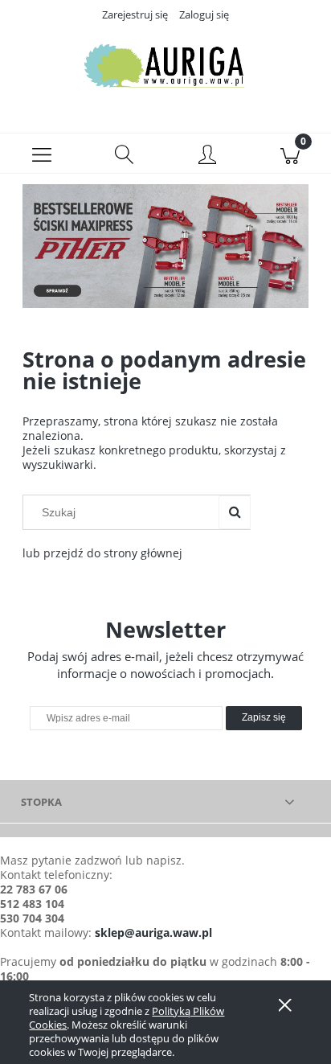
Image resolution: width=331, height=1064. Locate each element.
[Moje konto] (207, 156)
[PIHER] (165, 245)
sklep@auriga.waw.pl (153, 932)
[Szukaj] (235, 512)
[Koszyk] (289, 154)
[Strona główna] (165, 67)
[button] (41, 154)
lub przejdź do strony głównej (102, 553)
